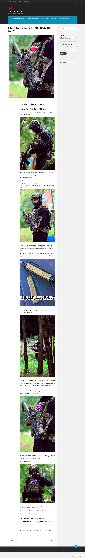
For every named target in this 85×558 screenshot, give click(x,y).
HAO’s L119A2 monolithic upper (41, 112)
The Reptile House (16, 12)
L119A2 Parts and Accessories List (17, 18)
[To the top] (75, 546)
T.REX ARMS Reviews (42, 21)
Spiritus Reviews (45, 18)
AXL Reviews (54, 18)
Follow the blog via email (66, 44)
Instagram (14, 1)
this (45, 522)
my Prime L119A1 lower (49, 172)
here (36, 513)
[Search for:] (68, 28)
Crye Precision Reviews (33, 18)
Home (10, 1)
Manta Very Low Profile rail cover (33, 255)
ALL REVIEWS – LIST (27, 1)
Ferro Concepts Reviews (29, 21)
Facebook (20, 1)
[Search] (76, 2)
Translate (69, 38)
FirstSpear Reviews (64, 18)
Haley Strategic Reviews (15, 21)
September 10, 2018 (14, 101)
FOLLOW (63, 53)
